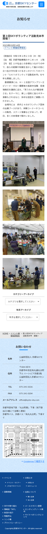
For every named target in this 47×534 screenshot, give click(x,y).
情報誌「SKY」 (10, 509)
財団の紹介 (8, 513)
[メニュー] (41, 4)
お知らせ (28, 478)
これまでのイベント (14, 486)
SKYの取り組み (10, 506)
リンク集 (7, 519)
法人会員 (31, 500)
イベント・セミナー (14, 482)
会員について (30, 492)
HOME (5, 334)
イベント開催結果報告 (15, 335)
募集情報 (7, 492)
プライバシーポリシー (13, 523)
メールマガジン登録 (33, 506)
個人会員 (31, 496)
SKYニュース (32, 486)
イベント (7, 478)
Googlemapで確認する (34, 461)
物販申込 (7, 516)
